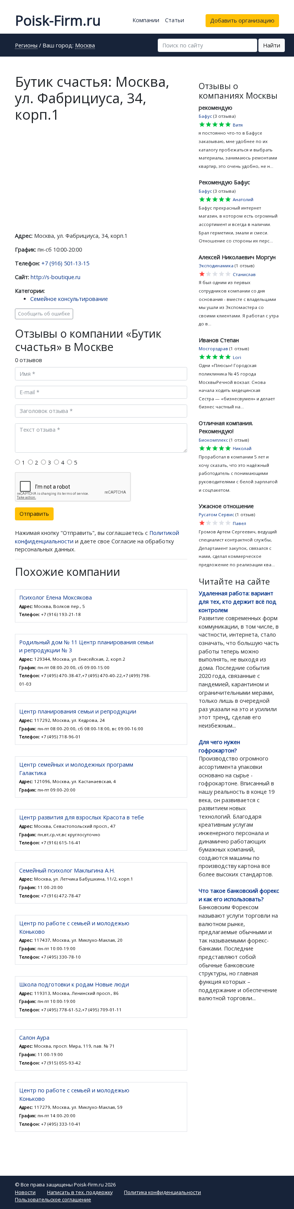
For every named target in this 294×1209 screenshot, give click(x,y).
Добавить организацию (242, 20)
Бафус (205, 116)
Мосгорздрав (213, 348)
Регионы (26, 46)
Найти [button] (271, 45)
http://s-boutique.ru (55, 277)
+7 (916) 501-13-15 (65, 263)
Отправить (34, 513)
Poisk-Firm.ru (58, 20)
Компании (145, 20)
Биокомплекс (213, 440)
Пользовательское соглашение (53, 1199)
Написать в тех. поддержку (80, 1192)
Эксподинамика (216, 265)
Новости (25, 1192)
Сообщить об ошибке (44, 313)
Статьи (174, 20)
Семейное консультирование (69, 298)
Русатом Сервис (216, 514)
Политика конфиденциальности (162, 1192)
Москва (85, 46)
